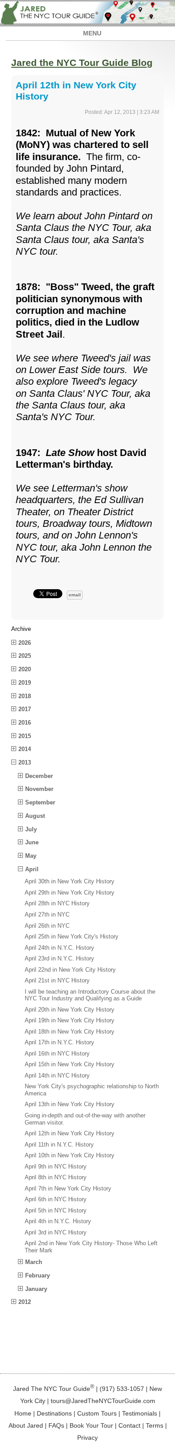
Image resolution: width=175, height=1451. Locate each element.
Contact (129, 1425)
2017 (24, 709)
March (33, 1262)
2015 (24, 736)
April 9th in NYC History (56, 1166)
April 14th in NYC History (57, 1075)
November (39, 789)
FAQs (56, 1425)
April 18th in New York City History (69, 1031)
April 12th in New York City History (69, 1133)
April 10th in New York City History (69, 1155)
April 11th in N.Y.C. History (59, 1144)
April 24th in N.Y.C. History (59, 947)
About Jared (26, 1425)
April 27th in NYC (47, 914)
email (75, 594)
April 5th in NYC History (56, 1210)
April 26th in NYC (47, 925)
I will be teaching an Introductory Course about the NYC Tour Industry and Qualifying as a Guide (90, 995)
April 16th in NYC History (57, 1053)
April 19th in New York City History (69, 1020)
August (35, 815)
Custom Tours (97, 1413)
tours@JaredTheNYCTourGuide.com (103, 1400)
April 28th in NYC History (57, 903)
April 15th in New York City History (69, 1064)
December (39, 776)
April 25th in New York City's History (71, 936)
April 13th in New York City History (69, 1104)
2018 (24, 696)
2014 (24, 749)
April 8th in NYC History (56, 1177)
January (36, 1289)
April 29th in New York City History (69, 892)
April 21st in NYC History (57, 980)
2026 (24, 642)
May (30, 855)
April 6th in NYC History (56, 1199)
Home (22, 1413)
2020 (24, 669)
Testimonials (139, 1413)
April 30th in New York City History (69, 881)
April (32, 869)
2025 (24, 655)
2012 (24, 1302)
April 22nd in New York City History (70, 969)
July (31, 829)
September (40, 802)
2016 (24, 722)
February (37, 1275)
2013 (24, 762)
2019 (24, 682)
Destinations (54, 1413)
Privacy (87, 1437)
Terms (154, 1425)
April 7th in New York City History (68, 1188)
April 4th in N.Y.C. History (58, 1221)
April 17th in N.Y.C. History (59, 1042)
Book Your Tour (91, 1425)
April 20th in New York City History (69, 1009)
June (32, 842)
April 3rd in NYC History (56, 1232)
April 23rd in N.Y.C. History (59, 958)
